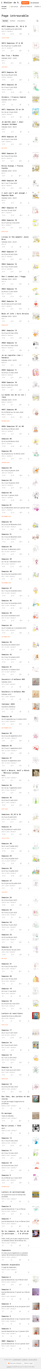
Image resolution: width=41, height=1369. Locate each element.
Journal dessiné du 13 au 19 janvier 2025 (16, 1319)
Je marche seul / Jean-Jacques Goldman (13, 123)
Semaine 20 (7, 976)
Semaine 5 (6, 1289)
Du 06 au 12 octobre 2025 (11, 669)
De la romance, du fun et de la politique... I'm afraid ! (15, 1233)
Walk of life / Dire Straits (15, 313)
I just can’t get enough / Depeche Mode (14, 194)
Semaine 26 (7, 897)
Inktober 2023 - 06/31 (9, 198)
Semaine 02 (7, 492)
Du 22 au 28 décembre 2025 (11, 524)
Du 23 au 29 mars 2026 (10, 333)
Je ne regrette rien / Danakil (12, 356)
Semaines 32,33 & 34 (11, 814)
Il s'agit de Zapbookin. (9, 1267)
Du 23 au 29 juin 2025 (9, 900)
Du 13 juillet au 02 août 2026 (12, 29)
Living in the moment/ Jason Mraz (15, 238)
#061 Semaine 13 (9, 330)
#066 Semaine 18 (9, 220)
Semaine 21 (7, 964)
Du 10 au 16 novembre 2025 (11, 603)
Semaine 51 (7, 534)
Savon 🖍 (10, 31)
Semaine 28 (7, 868)
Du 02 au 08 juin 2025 (9, 937)
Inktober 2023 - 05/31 (9, 242)
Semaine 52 (7, 522)
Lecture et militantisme (13, 1192)
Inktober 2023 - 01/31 (9, 400)
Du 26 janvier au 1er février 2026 (13, 454)
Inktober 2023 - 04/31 (9, 279)
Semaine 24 (7, 922)
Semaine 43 (7, 642)
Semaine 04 (7, 468)
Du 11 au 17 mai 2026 (9, 183)
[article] (20, 30)
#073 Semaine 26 (9, 72)
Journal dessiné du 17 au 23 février (14, 1209)
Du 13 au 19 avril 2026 (9, 267)
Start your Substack (15, 1363)
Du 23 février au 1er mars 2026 (12, 412)
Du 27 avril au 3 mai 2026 (11, 223)
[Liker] (3, 996)
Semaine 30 (7, 843)
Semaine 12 (7, 1138)
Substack (9, 1367)
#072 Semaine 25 (9, 84)
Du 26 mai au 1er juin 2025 (11, 950)
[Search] (37, 21)
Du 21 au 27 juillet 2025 (10, 846)
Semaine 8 (6, 1206)
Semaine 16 (7, 1042)
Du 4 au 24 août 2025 (9, 817)
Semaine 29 (7, 856)
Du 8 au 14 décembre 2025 (11, 549)
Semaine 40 (7, 716)
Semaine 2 (6, 1328)
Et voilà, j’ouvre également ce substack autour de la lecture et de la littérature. (15, 1254)
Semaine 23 (7, 934)
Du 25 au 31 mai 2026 (9, 139)
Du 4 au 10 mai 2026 (9, 210)
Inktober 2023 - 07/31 (9, 171)
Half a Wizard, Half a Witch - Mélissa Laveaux (15, 771)
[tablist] (14, 21)
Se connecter (34, 3)
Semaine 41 (7, 667)
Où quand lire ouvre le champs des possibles (14, 1196)
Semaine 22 (7, 947)
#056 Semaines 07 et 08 (13, 426)
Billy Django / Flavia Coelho (12, 167)
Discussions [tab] (21, 21)
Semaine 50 (7, 546)
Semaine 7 (6, 1219)
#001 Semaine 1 (9, 1341)
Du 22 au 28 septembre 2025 (12, 736)
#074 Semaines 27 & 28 (12, 43)
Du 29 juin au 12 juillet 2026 (11, 46)
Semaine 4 (6, 1304)
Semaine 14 (7, 1067)
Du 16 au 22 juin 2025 (9, 912)
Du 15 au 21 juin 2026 (9, 87)
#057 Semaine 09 (9, 409)
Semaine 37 (7, 758)
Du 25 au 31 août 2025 (10, 800)
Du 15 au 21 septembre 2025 (12, 748)
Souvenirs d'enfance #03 (13, 679)
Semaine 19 (7, 988)
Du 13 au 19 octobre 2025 (11, 657)
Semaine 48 (7, 571)
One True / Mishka (10, 55)
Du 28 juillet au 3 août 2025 (11, 829)
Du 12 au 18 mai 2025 (9, 979)
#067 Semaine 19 (9, 208)
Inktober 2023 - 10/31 (9, 58)
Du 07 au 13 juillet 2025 (10, 871)
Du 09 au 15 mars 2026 (10, 373)
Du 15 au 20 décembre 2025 (11, 537)
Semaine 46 (7, 600)
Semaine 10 (7, 1163)
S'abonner (25, 3)
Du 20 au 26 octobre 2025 (11, 645)
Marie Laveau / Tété (11, 1125)
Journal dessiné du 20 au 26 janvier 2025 (16, 1306)
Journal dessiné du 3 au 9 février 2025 (15, 1280)
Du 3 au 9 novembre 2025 (11, 616)
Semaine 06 (7, 439)
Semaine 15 (7, 1055)
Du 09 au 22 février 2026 (10, 429)
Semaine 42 (7, 654)
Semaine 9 (6, 1175)
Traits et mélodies (8, 1116)
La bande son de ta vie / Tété (14, 396)
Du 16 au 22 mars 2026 (10, 345)
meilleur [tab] (12, 21)
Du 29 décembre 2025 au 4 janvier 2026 (15, 508)
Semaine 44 (7, 625)
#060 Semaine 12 (9, 343)
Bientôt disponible (11, 1264)
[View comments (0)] (12, 104)
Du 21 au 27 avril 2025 (9, 1033)
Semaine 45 (7, 613)
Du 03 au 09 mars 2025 (10, 1165)
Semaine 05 (7, 451)
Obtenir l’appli (28, 1363)
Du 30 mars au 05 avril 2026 (11, 304)
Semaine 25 (7, 910)
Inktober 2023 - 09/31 (9, 100)
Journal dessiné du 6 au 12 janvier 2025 (15, 1331)
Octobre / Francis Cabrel (14, 97)
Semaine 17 (7, 1030)
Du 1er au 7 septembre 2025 (11, 788)
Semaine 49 (7, 559)
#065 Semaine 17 (9, 251)
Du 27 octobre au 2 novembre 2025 (14, 628)
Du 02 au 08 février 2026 (10, 441)
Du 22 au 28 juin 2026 (9, 75)
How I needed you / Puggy (14, 276)
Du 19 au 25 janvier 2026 (10, 470)
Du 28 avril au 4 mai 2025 (11, 1004)
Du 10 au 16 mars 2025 (10, 1153)
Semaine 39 (7, 733)
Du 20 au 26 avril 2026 (9, 254)
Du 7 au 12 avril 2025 (9, 1058)
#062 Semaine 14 (9, 301)
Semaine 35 (7, 797)
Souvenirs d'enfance (8, 707)
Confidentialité (17, 1359)
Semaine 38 (7, 745)
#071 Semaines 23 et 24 (13, 109)
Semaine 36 (7, 785)
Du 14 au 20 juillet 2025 (10, 858)
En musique (7, 1113)
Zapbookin (6, 1250)
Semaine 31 (7, 827)
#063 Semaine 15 (9, 289)
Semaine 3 (6, 1316)
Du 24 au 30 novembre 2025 (11, 574)
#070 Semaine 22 (9, 136)
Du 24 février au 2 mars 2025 (12, 1178)
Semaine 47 (7, 588)
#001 (3, 1128)
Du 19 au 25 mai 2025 (9, 966)
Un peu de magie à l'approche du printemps (13, 1102)
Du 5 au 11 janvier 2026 (10, 495)
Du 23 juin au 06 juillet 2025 (11, 883)
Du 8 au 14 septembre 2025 (11, 761)
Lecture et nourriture (12, 1013)
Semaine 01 (7, 505)
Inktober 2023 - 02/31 (9, 360)
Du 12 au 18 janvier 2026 (10, 483)
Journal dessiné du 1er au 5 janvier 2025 (15, 1344)
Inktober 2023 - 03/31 (9, 316)
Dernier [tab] (5, 21)
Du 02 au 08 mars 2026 (10, 385)
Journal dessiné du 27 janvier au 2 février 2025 (16, 1293)
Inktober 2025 (6, 682)
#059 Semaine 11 (9, 370)
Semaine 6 (6, 1277)
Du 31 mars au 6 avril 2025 (11, 1070)
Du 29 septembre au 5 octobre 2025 (14, 719)
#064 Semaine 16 (9, 264)
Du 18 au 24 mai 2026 (9, 156)
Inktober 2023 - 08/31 (9, 127)
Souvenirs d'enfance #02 (13, 691)
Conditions (25, 1359)
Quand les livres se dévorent (11, 1016)
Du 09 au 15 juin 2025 (9, 925)
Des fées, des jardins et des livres (16, 1097)
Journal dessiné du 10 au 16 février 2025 (16, 1221)
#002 (3, 775)
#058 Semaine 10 (9, 382)
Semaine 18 (7, 1001)
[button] (4, 6)
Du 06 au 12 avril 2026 (9, 291)
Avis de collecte (32, 1359)
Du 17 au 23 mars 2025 (10, 1141)
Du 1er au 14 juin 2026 (10, 112)
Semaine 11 (7, 1150)
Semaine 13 (7, 1084)
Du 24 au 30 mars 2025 (10, 1087)
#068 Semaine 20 (9, 180)
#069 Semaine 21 (9, 153)
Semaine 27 (7, 881)
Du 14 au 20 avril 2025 (9, 1045)
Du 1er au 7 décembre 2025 (11, 562)
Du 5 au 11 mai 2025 (9, 991)
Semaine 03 (7, 480)
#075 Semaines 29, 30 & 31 (14, 26)
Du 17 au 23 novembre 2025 (11, 591)
